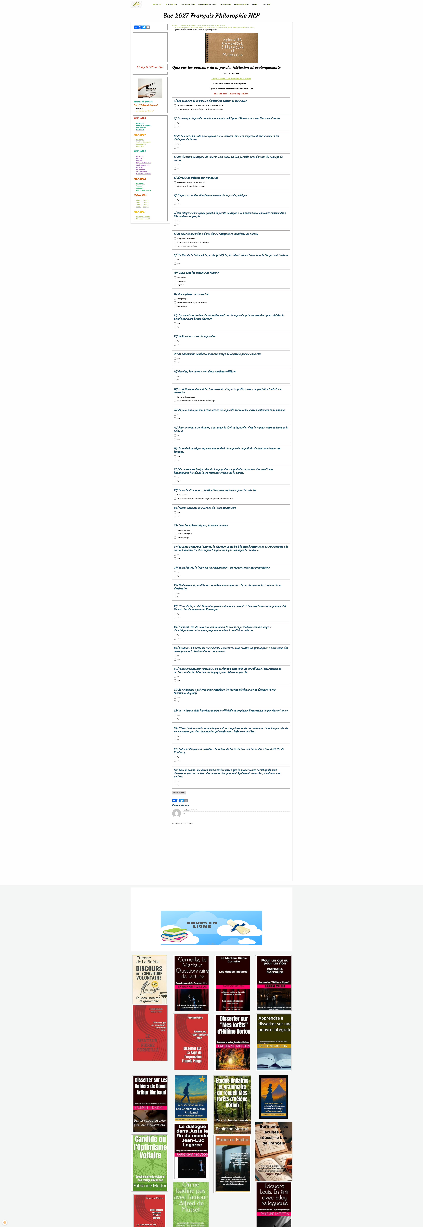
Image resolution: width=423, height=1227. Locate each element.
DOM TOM (140, 201)
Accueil (175, 53)
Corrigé (145, 255)
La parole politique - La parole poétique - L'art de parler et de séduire (200, 137)
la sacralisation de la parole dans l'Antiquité (191, 210)
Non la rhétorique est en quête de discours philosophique (196, 431)
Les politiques (182, 312)
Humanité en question (241, 32)
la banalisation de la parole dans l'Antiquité (191, 214)
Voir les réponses (180, 827)
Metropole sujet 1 (143, 272)
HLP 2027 (158, 32)
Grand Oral (266, 32)
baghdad (187, 844)
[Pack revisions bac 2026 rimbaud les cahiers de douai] (191, 1125)
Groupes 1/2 (141, 199)
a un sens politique (183, 568)
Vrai (178, 150)
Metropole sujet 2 (143, 274)
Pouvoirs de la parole (188, 32)
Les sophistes (181, 308)
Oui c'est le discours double (186, 428)
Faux (179, 154)
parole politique (182, 337)
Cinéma (255, 32)
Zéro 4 (138, 262)
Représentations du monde (207, 32)
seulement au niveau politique (187, 273)
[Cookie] (4, 1222)
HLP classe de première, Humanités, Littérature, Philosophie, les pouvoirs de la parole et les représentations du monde (215, 55)
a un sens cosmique (184, 561)
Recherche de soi (225, 32)
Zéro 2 (138, 257)
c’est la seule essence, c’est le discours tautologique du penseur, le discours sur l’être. (205, 529)
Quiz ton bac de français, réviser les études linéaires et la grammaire (203, 53)
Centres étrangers (143, 197)
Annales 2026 (172, 32)
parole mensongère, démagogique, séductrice (192, 333)
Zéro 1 (138, 255)
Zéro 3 (138, 259)
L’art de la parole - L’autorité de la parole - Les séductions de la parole (200, 133)
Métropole (140, 195)
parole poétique (182, 329)
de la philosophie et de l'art (186, 266)
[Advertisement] (150, 73)
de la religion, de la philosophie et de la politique (193, 270)
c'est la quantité (182, 526)
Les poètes (181, 316)
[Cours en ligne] (211, 955)
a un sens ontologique (184, 564)
